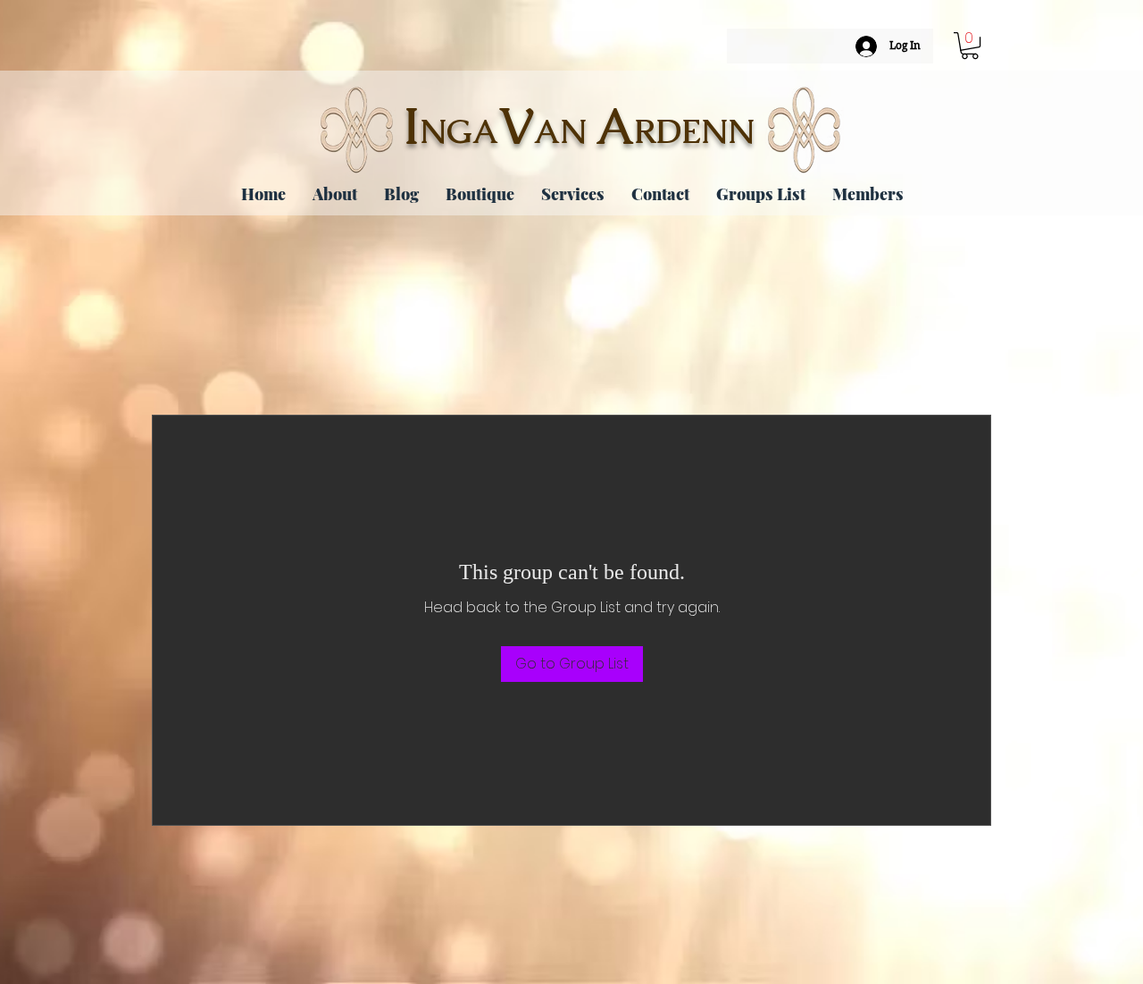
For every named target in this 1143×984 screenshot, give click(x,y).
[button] (970, 45)
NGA (459, 131)
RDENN (694, 131)
